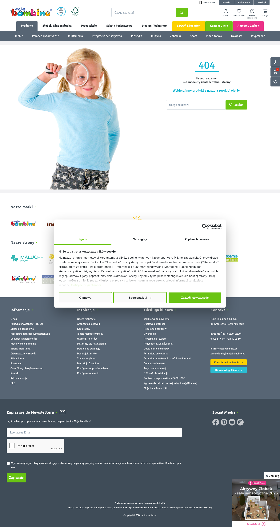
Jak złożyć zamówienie (157, 319)
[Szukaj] (182, 12)
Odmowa (85, 297)
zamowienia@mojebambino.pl (227, 353)
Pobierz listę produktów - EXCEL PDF (164, 378)
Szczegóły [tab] (140, 239)
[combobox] (149, 12)
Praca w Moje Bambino (23, 343)
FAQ (12, 383)
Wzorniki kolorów (87, 338)
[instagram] (240, 422)
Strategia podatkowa (22, 328)
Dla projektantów (87, 353)
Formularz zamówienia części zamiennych (167, 358)
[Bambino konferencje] (24, 279)
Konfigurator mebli (87, 373)
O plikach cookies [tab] (197, 239)
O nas (13, 319)
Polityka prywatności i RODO (26, 323)
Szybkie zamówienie (252, 16)
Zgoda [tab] (83, 239)
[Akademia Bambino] (228, 257)
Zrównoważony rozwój (23, 353)
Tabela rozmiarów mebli (90, 333)
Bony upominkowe (154, 363)
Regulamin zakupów (155, 328)
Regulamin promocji (155, 368)
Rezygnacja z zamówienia (158, 343)
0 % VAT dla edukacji (156, 373)
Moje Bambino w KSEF (156, 388)
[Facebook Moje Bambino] (215, 422)
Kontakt (226, 2)
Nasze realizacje (86, 319)
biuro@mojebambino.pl (223, 348)
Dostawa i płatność (154, 323)
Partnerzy (16, 363)
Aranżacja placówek (88, 323)
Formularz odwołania (156, 353)
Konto (225, 15)
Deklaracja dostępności (23, 338)
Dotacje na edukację (88, 348)
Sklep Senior (17, 358)
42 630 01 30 (234, 338)
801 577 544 (209, 2)
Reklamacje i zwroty (155, 338)
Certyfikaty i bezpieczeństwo (26, 368)
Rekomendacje (18, 378)
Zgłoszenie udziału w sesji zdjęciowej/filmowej (170, 383)
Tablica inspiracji (86, 358)
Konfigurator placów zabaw (92, 368)
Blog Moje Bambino (88, 363)
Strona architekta (20, 348)
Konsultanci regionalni (227, 362)
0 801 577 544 (218, 338)
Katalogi (262, 2)
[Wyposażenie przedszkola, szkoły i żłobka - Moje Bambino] (31, 11)
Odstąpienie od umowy (157, 348)
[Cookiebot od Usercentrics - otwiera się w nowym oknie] (205, 227)
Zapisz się (16, 478)
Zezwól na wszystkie (195, 297)
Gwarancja (150, 333)
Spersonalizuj (138, 297)
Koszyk (265, 15)
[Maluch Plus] (27, 257)
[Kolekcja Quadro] (54, 279)
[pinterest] (224, 422)
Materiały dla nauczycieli (91, 343)
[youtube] (232, 422)
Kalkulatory (244, 2)
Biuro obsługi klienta (227, 370)
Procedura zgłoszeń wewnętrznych (30, 333)
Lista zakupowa (239, 15)
